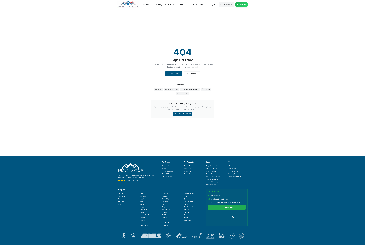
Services (147, 5)
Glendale (164, 212)
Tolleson (186, 215)
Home (160, 89)
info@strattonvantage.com (220, 199)
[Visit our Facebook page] (221, 217)
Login (212, 5)
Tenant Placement (211, 171)
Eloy (163, 204)
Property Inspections (212, 179)
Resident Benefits (189, 171)
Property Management (191, 89)
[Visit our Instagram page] (225, 217)
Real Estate (170, 5)
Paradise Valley (189, 193)
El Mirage (165, 201)
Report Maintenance (190, 174)
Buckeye (142, 220)
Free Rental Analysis (168, 171)
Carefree (142, 223)
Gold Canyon (166, 215)
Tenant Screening (211, 168)
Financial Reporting (212, 182)
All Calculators (232, 166)
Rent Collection (210, 174)
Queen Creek (188, 199)
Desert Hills (165, 199)
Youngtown (187, 220)
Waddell (186, 217)
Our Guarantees (167, 176)
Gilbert (142, 199)
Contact (119, 204)
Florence (164, 207)
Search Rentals (199, 5)
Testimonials (121, 201)
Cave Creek (165, 193)
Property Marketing (212, 166)
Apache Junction (145, 215)
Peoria (186, 196)
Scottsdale (143, 196)
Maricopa (165, 225)
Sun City (186, 204)
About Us (184, 5)
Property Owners (167, 166)
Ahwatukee (143, 209)
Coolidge (164, 196)
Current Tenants (189, 166)
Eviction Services (211, 184)
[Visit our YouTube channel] (232, 217)
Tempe (142, 207)
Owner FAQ (165, 174)
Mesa (141, 201)
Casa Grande (144, 225)
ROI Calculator (232, 168)
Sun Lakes (187, 209)
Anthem (142, 212)
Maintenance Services (213, 176)
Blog (118, 199)
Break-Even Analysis (234, 176)
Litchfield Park (166, 223)
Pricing (159, 5)
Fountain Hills (166, 209)
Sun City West (188, 207)
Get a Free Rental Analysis (182, 113)
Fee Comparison (233, 171)
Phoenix (207, 89)
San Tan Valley (188, 201)
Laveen (164, 220)
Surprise (186, 212)
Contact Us (241, 5)
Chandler (142, 204)
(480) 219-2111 (216, 195)
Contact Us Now (227, 207)
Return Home (175, 73)
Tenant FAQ (187, 168)
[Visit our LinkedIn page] (229, 217)
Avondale (142, 217)
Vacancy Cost (232, 174)
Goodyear (165, 217)
